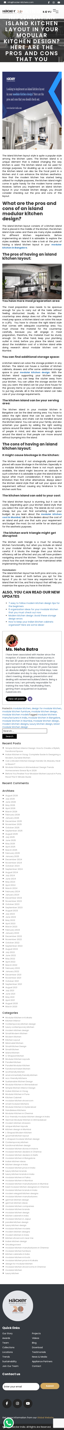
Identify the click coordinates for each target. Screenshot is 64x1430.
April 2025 (10, 846)
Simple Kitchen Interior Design (20, 1087)
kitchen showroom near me (19, 1238)
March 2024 (11, 888)
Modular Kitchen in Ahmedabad (21, 1084)
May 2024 (10, 881)
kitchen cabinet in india (17, 1215)
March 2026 (11, 811)
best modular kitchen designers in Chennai (27, 1186)
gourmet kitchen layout (17, 1135)
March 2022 (11, 965)
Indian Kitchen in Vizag (16, 1091)
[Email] (30, 699)
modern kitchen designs (15, 723)
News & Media (39, 1356)
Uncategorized (13, 1244)
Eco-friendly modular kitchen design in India (27, 1116)
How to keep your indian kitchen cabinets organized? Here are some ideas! (31, 623)
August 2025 (11, 833)
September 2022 (14, 945)
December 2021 (13, 974)
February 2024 (12, 891)
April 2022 (10, 961)
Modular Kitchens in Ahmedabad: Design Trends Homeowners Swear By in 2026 (29, 769)
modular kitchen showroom (19, 1100)
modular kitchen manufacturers (21, 1196)
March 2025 (11, 849)
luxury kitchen (12, 1273)
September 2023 (14, 907)
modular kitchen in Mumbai (17, 720)
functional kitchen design (18, 1145)
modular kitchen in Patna (17, 1177)
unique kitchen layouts (16, 1126)
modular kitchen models (15, 714)
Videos (35, 1338)
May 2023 (10, 920)
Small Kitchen (12, 1049)
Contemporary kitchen (16, 1142)
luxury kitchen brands (16, 1171)
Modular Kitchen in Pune (17, 1094)
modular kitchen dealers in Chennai (23, 1151)
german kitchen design (17, 1199)
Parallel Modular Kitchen (17, 1065)
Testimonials (39, 1352)
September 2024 (14, 869)
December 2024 (13, 859)
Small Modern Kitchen (16, 1033)
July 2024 (10, 875)
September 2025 (14, 830)
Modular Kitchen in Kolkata (18, 1017)
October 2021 (12, 981)
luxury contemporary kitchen (19, 1027)
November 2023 (13, 901)
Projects (36, 1333)
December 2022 (13, 936)
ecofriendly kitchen (15, 1071)
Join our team (10, 1366)
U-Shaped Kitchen (14, 1055)
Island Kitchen (12, 1052)
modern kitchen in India (17, 1234)
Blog (34, 1342)
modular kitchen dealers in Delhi (21, 1155)
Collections (8, 1347)
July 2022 (10, 952)
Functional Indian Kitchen (17, 1068)
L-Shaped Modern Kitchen (18, 1132)
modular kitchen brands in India (21, 1190)
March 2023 (11, 926)
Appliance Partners (42, 1361)
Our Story (7, 1333)
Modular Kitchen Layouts (17, 1059)
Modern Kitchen (13, 1036)
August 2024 (11, 872)
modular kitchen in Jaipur (18, 1218)
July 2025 (10, 837)
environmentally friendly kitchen (21, 1075)
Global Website (45, 1417)
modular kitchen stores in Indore (21, 1148)
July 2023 (10, 913)
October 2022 (12, 942)
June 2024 (10, 878)
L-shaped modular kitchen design (22, 1139)
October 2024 (12, 865)
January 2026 (12, 817)
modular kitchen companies (19, 1206)
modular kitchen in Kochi (17, 1257)
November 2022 (13, 939)
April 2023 (10, 923)
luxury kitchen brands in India (19, 1174)
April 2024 (10, 885)
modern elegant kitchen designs (21, 1193)
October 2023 (12, 904)
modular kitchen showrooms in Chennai (25, 1266)
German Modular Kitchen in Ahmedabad (25, 1119)
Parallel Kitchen (13, 1062)
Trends (6, 1356)
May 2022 (10, 958)
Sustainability (9, 1361)
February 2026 (12, 814)
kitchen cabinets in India (17, 1254)
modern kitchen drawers (17, 1123)
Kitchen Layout (12, 1039)
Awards (6, 1338)
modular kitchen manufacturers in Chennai (27, 1247)
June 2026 (10, 801)
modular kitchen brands (17, 1209)
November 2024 (13, 862)
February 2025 (12, 853)
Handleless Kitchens (15, 1110)
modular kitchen (22, 708)
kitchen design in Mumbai (18, 1129)
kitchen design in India (16, 1164)
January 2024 (12, 894)
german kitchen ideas (16, 1202)
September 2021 (13, 984)
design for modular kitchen (46, 708)
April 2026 (10, 808)
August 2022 (11, 949)
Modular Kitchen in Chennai (19, 1113)
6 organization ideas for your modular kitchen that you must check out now (33, 611)
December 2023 (13, 897)
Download (37, 1347)
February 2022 (12, 968)
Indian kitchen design (16, 1241)
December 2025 (13, 821)
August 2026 (11, 795)
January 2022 (12, 971)
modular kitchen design (35, 372)
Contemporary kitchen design (20, 1023)
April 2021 (10, 1000)
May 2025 (10, 843)
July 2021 (9, 990)
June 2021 (10, 993)
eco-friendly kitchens (16, 1078)
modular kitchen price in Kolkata (21, 1260)
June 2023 (10, 916)
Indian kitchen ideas (15, 1161)
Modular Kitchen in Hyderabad (20, 1107)
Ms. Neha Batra (22, 649)
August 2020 (11, 1003)
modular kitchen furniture (16, 711)
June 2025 (10, 840)
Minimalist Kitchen (14, 1043)
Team (5, 1342)
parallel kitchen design (16, 1222)
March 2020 (11, 1006)
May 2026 (10, 805)
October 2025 (12, 827)
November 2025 (13, 824)
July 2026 (10, 798)
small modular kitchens (17, 1103)
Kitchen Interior (13, 1020)
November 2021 (13, 977)
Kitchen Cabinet (13, 1097)
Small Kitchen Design (15, 1046)
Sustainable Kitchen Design (19, 1081)
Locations (7, 1352)
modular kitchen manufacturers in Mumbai (26, 1183)
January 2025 (12, 856)
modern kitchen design (17, 1030)
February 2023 (12, 929)
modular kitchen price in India (20, 1167)
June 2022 (10, 955)
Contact (36, 1366)
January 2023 (12, 933)
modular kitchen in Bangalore (44, 717)
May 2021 (9, 997)
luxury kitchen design (41, 723)
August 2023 (11, 910)
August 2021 (11, 987)
